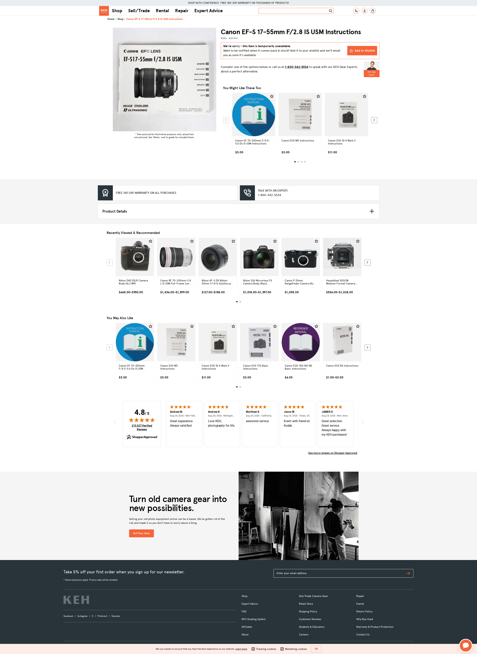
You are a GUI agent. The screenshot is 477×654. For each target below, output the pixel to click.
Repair (181, 11)
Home (111, 19)
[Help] (356, 11)
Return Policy (364, 611)
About (245, 634)
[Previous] (226, 120)
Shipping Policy (308, 611)
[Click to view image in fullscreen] (164, 79)
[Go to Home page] (104, 11)
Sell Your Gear (141, 533)
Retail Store (306, 603)
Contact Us (362, 634)
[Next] (374, 120)
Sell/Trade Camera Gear (313, 596)
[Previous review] (115, 421)
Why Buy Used (364, 619)
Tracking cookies (266, 649)
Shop (117, 11)
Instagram (82, 616)
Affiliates (247, 626)
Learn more (241, 649)
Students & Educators (311, 626)
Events (360, 603)
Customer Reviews (310, 619)
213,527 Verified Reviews (143, 427)
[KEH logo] (76, 600)
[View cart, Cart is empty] (373, 11)
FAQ (244, 611)
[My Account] (365, 11)
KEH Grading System (254, 619)
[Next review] (362, 421)
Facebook (68, 616)
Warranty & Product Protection (374, 626)
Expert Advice (208, 11)
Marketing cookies (296, 649)
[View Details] (253, 118)
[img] (142, 419)
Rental (162, 11)
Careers (304, 634)
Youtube (116, 616)
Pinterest (102, 616)
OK (316, 648)
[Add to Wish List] (272, 96)
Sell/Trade (139, 11)
